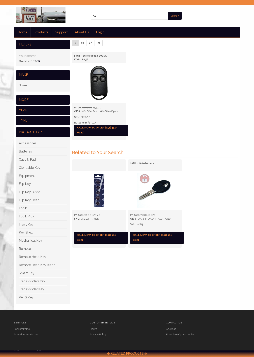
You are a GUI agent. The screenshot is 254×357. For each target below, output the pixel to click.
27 (90, 42)
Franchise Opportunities (180, 334)
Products (41, 32)
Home (22, 32)
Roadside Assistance (26, 334)
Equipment (27, 176)
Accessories (28, 143)
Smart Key (26, 273)
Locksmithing (22, 328)
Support (61, 32)
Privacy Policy (98, 334)
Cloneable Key (29, 168)
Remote (25, 249)
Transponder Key (31, 289)
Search (175, 15)
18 (82, 42)
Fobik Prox (26, 216)
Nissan (23, 85)
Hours (93, 328)
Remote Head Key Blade (37, 265)
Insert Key (26, 224)
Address (171, 328)
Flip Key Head (29, 200)
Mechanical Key (30, 240)
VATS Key (26, 297)
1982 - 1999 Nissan (142, 163)
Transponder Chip (32, 281)
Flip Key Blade (29, 192)
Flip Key (25, 184)
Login (99, 32)
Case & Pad (27, 159)
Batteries (25, 151)
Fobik (23, 208)
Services (20, 322)
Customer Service (102, 322)
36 (98, 42)
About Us (81, 32)
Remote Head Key (32, 257)
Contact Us (174, 322)
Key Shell (26, 232)
